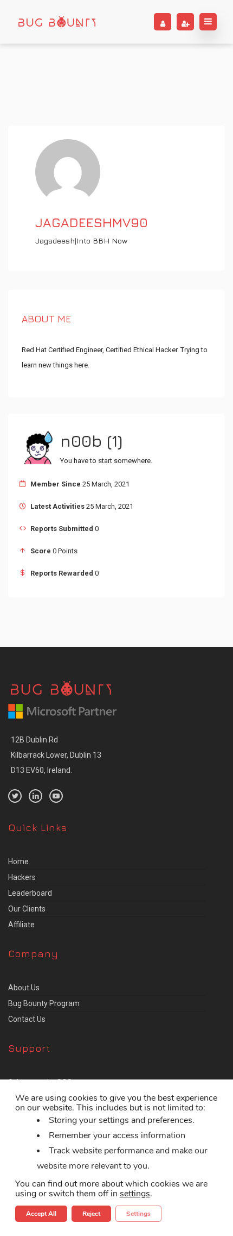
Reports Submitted (61, 529)
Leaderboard (30, 893)
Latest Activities (57, 506)
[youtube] (56, 796)
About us (24, 987)
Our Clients (27, 908)
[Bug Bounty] (57, 21)
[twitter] (15, 796)
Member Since (55, 484)
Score (40, 551)
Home (18, 861)
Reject (91, 1213)
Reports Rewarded (61, 573)
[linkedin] (35, 796)
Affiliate (21, 924)
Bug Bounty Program (44, 1003)
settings (135, 1193)
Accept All (41, 1213)
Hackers (22, 877)
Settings (138, 1213)
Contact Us (27, 1019)
